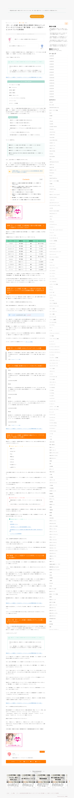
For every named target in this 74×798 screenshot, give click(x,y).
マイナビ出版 (52, 379)
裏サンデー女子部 (53, 588)
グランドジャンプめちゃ (54, 257)
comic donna (52, 132)
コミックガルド (52, 270)
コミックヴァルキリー (54, 278)
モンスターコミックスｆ (54, 409)
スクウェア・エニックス (54, 306)
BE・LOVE (52, 104)
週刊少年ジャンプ (53, 610)
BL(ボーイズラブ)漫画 (54, 110)
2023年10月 (52, 83)
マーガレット (52, 403)
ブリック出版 (52, 368)
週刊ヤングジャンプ (53, 605)
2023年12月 (52, 77)
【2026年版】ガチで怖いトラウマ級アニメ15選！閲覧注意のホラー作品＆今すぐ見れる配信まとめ (59, 29)
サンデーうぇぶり (53, 295)
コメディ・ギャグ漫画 (54, 284)
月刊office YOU (53, 523)
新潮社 (51, 515)
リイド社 (51, 433)
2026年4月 (52, 55)
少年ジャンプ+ (52, 479)
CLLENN (51, 123)
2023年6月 (52, 93)
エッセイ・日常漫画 (53, 240)
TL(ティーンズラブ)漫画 (54, 180)
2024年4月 (52, 66)
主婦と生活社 (52, 441)
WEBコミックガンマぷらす (55, 194)
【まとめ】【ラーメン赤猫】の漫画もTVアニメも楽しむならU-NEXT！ (26, 199)
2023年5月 (52, 96)
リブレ (51, 436)
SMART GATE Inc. (53, 178)
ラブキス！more (53, 431)
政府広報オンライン (14, 524)
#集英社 (41, 728)
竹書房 (51, 580)
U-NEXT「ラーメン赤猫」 (16, 425)
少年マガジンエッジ (53, 482)
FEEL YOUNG (52, 151)
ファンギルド (52, 354)
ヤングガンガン (52, 417)
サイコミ (51, 286)
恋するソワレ (52, 498)
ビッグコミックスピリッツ (54, 349)
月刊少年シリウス (53, 547)
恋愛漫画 (51, 501)
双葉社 (51, 460)
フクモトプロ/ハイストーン (55, 360)
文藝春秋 (51, 509)
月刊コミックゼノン (53, 528)
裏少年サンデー (52, 591)
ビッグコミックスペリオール (55, 352)
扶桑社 (51, 507)
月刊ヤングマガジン (53, 542)
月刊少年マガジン (53, 553)
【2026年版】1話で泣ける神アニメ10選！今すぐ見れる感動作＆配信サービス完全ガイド (58, 34)
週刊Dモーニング (53, 599)
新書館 (51, 512)
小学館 (51, 474)
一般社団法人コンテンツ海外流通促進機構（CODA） (20, 526)
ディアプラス (52, 325)
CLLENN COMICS (53, 126)
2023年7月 (52, 91)
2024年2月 (52, 72)
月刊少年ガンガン (53, 545)
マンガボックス (52, 401)
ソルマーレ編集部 (53, 319)
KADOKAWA (52, 156)
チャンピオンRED (53, 322)
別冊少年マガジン (53, 458)
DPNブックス (52, 148)
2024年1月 (52, 74)
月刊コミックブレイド (54, 534)
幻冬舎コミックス (53, 490)
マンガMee (52, 390)
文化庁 (11, 521)
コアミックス (52, 265)
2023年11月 (52, 80)
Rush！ (51, 175)
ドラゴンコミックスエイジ (54, 333)
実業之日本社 (52, 471)
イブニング (52, 232)
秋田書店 (51, 577)
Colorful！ (52, 129)
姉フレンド (52, 469)
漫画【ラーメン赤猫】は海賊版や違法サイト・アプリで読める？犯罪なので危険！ (26, 194)
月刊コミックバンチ (53, 531)
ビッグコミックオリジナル (54, 346)
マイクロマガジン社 (53, 376)
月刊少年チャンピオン (54, 550)
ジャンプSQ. (52, 300)
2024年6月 (52, 61)
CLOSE (41, 179)
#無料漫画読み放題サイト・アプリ (33, 728)
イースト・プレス (53, 235)
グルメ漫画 (22, 22)
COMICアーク (52, 142)
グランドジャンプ (53, 254)
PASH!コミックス (53, 170)
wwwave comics (53, 197)
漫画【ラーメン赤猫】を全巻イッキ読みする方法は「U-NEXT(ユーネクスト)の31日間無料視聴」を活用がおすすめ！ (26, 187)
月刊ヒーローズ (52, 537)
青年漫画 (51, 624)
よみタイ (51, 216)
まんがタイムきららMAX (54, 210)
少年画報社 (52, 488)
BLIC (51, 112)
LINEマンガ (52, 164)
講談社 (51, 596)
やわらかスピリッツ (53, 213)
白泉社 (51, 572)
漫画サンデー (52, 561)
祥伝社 (51, 575)
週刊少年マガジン (53, 615)
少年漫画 (51, 485)
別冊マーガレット (53, 450)
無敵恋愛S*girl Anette (54, 566)
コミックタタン (52, 273)
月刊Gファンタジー (53, 520)
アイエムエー (52, 221)
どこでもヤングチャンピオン (55, 205)
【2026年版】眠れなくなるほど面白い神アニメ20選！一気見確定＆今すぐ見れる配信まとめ (58, 45)
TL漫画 (51, 183)
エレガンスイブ (52, 243)
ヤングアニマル (52, 414)
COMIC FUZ (52, 134)
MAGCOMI (52, 167)
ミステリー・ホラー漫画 (54, 406)
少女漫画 (51, 477)
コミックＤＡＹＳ (53, 281)
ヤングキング (52, 420)
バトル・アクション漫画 (54, 338)
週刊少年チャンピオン (54, 613)
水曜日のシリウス (53, 556)
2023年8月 (52, 88)
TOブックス (52, 186)
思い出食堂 (52, 496)
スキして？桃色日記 (53, 303)
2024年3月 (52, 69)
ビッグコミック (52, 344)
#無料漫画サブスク (23, 728)
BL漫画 (51, 115)
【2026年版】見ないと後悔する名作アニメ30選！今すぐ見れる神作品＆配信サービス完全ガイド (59, 41)
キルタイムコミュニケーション (55, 251)
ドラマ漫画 (52, 335)
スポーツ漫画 (52, 314)
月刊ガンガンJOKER (54, 526)
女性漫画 (51, 466)
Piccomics (52, 172)
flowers (51, 153)
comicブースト (52, 145)
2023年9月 (52, 85)
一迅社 (51, 439)
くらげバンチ (52, 199)
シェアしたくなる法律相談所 (16, 533)
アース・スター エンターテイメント (56, 229)
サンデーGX (52, 292)
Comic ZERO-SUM (53, 140)
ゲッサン (51, 262)
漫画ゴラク (52, 558)
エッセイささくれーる (54, 238)
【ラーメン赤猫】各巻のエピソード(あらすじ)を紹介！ (23, 192)
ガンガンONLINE (53, 248)
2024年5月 (52, 64)
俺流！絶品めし (52, 444)
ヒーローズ (52, 341)
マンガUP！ (52, 395)
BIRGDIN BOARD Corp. (54, 107)
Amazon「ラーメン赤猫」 (16, 359)
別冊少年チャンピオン (54, 455)
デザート (51, 327)
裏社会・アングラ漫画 (54, 594)
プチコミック (52, 371)
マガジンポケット (53, 382)
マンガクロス (52, 398)
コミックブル (52, 276)
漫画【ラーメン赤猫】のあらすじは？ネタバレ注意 (22, 189)
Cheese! (51, 121)
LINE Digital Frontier (54, 161)
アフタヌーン (52, 227)
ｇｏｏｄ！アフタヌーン (54, 629)
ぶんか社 (51, 208)
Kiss (50, 159)
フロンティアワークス (54, 365)
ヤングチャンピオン (53, 425)
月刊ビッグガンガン (53, 539)
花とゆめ (51, 583)
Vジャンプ (51, 191)
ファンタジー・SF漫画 (54, 357)
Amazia (51, 102)
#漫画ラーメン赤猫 (15, 728)
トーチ (51, 330)
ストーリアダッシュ (53, 311)
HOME (8, 793)
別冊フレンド (52, 447)
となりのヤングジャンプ (54, 202)
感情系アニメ (52, 504)
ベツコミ (51, 373)
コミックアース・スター (54, 267)
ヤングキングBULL (53, 422)
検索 (66, 24)
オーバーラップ (52, 246)
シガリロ (51, 297)
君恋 (50, 463)
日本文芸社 (52, 518)
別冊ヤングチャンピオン (54, 452)
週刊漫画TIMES (53, 618)
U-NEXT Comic (53, 189)
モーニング (52, 411)
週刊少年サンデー (53, 607)
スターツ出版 (52, 308)
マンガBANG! (52, 387)
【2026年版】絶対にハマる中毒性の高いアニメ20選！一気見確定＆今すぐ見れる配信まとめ (58, 37)
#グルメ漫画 (9, 728)
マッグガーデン (52, 384)
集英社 (51, 621)
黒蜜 (50, 626)
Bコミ (51, 118)
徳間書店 (51, 493)
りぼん (51, 219)
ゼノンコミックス (53, 316)
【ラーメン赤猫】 (29, 341)
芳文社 (51, 585)
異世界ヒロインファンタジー (55, 569)
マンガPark (52, 393)
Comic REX (52, 137)
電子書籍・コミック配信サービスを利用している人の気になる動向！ (25, 197)
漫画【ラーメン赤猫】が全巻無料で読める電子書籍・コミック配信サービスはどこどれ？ (26, 183)
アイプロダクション (53, 224)
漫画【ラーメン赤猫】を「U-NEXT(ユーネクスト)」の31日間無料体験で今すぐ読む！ (24, 77)
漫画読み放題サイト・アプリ (55, 564)
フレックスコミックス (54, 363)
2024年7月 (52, 58)
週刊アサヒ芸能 (52, 602)
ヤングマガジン (52, 428)
